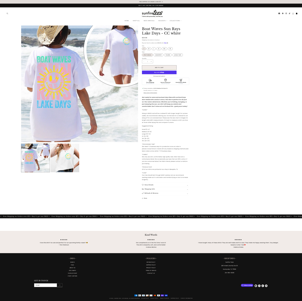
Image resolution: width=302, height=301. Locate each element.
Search (72, 262)
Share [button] (145, 198)
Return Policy (151, 262)
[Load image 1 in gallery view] (35, 158)
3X (170, 48)
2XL (164, 48)
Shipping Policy (151, 265)
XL (158, 48)
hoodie (168, 55)
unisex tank (177, 55)
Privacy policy (154, 298)
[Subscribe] (59, 285)
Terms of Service (151, 270)
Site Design (125, 298)
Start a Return (72, 276)
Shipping (144, 40)
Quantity (144, 58)
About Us (72, 268)
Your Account (72, 273)
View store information (150, 93)
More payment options (159, 76)
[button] (7, 13)
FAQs (72, 265)
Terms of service (164, 298)
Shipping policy (175, 298)
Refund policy (145, 298)
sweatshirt (158, 55)
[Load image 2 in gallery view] (65, 158)
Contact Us (151, 273)
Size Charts (72, 270)
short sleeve (147, 55)
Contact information (187, 298)
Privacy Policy (151, 268)
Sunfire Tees (117, 298)
